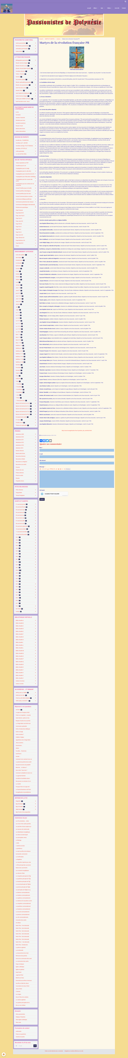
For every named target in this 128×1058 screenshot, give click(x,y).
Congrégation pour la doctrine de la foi (25, 174)
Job (17, 307)
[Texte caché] (57, 469)
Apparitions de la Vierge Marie (23, 740)
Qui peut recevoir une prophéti (23, 764)
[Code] (63, 469)
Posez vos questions (21, 1034)
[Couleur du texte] (48, 469)
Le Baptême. (19, 859)
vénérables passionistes (23, 48)
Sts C (18, 542)
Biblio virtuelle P (20, 658)
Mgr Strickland (20, 804)
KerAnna (19, 76)
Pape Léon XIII (19, 235)
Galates (18, 274)
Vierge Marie (19, 492)
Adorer (17, 748)
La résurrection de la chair (22, 953)
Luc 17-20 (19, 329)
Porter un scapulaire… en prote (23, 715)
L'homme (18, 991)
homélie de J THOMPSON (22, 140)
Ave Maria (18, 922)
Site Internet (42, 460)
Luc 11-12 (19, 323)
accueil (89, 8)
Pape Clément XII (20, 237)
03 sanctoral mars (21, 509)
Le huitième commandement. (23, 895)
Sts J (18, 562)
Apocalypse (19, 257)
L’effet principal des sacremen (23, 865)
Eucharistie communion (21, 854)
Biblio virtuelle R (20, 664)
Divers (17, 246)
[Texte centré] (53, 469)
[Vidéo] (61, 469)
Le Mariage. (19, 840)
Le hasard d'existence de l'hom (23, 789)
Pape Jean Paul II (20, 215)
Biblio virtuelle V (20, 672)
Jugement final (19, 975)
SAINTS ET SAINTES (49, 39)
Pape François (19, 210)
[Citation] (51, 469)
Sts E (18, 548)
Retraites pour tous (20, 120)
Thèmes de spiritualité (22, 425)
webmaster (18, 1031)
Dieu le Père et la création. (22, 997)
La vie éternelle (19, 950)
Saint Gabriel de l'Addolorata (23, 93)
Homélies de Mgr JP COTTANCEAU (24, 145)
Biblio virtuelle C (20, 626)
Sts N (18, 573)
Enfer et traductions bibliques (23, 729)
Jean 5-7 (19, 290)
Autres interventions (21, 131)
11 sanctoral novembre (22, 531)
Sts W (18, 597)
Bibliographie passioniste (23, 60)
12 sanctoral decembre (22, 534)
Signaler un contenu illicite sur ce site (74, 1051)
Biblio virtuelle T (20, 670)
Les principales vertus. (21, 837)
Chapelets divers (20, 481)
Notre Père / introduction (22, 944)
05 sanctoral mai (21, 515)
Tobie (18, 381)
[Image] (59, 469)
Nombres (19, 364)
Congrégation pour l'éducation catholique (26, 176)
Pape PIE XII (19, 223)
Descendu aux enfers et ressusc (24, 980)
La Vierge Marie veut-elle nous (23, 723)
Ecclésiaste (19, 263)
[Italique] (42, 469)
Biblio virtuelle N (20, 653)
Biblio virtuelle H (20, 639)
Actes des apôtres (21, 254)
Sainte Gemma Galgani (22, 96)
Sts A (18, 537)
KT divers (19, 419)
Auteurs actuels (20, 683)
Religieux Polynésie (20, 1017)
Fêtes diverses (19, 489)
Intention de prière (20, 1036)
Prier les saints (19, 475)
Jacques (19, 285)
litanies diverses (20, 450)
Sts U (18, 592)
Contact (124, 8)
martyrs (58, 39)
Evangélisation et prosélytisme (23, 792)
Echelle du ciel (20, 422)
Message (41, 466)
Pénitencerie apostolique (22, 207)
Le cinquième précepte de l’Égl (23, 876)
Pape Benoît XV (19, 243)
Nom (40, 447)
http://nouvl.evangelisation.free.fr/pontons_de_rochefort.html (77, 430)
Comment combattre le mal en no (24, 773)
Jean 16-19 (19, 298)
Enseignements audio (22, 417)
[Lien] (55, 469)
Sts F (18, 551)
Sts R (18, 584)
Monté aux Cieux (20, 977)
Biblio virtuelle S (20, 667)
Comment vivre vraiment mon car (24, 759)
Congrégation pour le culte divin (23, 171)
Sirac (18, 375)
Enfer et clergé (19, 731)
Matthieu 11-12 (20, 353)
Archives (19, 709)
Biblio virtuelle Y (20, 675)
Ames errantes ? (20, 734)
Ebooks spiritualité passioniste (24, 82)
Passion (18, 467)
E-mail (41, 454)
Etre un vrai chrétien (20, 1005)
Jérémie (18, 304)
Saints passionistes (21, 43)
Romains (19, 370)
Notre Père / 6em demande (22, 928)
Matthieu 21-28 (20, 362)
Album (95, 8)
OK (35, 1045)
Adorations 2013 (20, 445)
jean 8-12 (19, 293)
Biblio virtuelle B (20, 623)
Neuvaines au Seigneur (21, 461)
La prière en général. (21, 947)
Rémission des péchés (21, 955)
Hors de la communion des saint (24, 958)
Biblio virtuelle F (19, 634)
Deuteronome (20, 260)
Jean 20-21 (19, 301)
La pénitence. (19, 848)
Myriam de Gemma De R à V (23, 414)
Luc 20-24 (19, 331)
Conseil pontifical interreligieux (23, 191)
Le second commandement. (23, 911)
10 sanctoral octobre (22, 529)
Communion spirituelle (21, 726)
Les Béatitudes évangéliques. (23, 832)
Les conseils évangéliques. (22, 870)
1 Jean (18, 395)
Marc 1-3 (19, 334)
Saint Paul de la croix (22, 87)
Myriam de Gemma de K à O (23, 408)
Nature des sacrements (21, 867)
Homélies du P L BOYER (22, 143)
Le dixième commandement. (23, 892)
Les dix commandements (22, 917)
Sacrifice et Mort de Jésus (22, 983)
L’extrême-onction (20, 845)
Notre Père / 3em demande (22, 936)
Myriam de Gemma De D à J (23, 406)
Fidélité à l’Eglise (20, 737)
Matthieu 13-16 (20, 356)
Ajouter (42, 499)
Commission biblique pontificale (23, 199)
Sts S (18, 586)
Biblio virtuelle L (19, 648)
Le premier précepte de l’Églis (23, 887)
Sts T (18, 589)
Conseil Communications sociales (24, 196)
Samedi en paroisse (21, 123)
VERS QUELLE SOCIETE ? (23, 700)
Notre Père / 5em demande (22, 931)
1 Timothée (19, 384)
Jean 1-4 (19, 287)
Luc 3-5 (18, 315)
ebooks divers (20, 90)
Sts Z (18, 606)
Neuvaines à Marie (20, 459)
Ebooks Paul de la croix (22, 65)
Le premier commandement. (23, 914)
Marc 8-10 (19, 340)
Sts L (18, 567)
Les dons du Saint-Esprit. (22, 834)
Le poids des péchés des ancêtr (23, 762)
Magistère (19, 801)
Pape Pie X (18, 229)
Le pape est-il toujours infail (22, 712)
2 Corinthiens (20, 392)
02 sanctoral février (21, 507)
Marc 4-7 (19, 337)
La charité (18, 784)
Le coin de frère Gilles (21, 154)
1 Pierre (18, 397)
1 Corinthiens (20, 389)
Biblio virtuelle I (19, 642)
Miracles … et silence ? (21, 767)
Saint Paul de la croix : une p (22, 101)
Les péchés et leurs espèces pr (23, 826)
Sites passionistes (20, 1014)
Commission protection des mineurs (25, 202)
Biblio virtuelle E (19, 631)
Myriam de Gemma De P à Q (23, 411)
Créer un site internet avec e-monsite (54, 1051)
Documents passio (21, 79)
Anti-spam (42, 490)
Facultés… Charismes (21, 751)
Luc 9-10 (19, 320)
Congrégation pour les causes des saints (24, 180)
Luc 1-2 (18, 312)
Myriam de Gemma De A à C (23, 403)
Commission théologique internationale (25, 204)
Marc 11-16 (19, 342)
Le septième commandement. (23, 898)
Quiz (102, 8)
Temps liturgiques (20, 495)
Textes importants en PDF (22, 162)
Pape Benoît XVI (20, 212)
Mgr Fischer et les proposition (23, 812)
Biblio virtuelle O (20, 656)
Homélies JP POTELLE (21, 148)
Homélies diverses (21, 71)
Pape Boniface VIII (20, 240)
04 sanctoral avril (21, 512)
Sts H (18, 556)
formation (18, 114)
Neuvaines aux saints (21, 464)
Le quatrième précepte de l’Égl (23, 878)
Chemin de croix (20, 470)
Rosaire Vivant (19, 125)
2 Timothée (19, 386)
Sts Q (18, 581)
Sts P (18, 578)
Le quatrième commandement (23, 906)
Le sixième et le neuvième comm (24, 900)
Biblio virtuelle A (20, 620)
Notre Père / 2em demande (22, 939)
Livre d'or (117, 8)
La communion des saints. (22, 961)
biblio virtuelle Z (19, 678)
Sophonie (19, 378)
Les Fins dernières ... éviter (22, 821)
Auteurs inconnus (20, 681)
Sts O (18, 575)
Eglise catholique (20, 966)
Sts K (18, 564)
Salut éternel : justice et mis (22, 718)
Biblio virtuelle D (20, 628)
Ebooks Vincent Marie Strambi (24, 68)
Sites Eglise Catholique (21, 1019)
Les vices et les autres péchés (23, 823)
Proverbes (19, 367)
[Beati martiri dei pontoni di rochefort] (76, 57)
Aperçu (68, 469)
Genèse (18, 276)
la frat (17, 112)
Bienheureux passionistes (23, 45)
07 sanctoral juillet (21, 520)
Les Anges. (18, 994)
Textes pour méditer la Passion (24, 98)
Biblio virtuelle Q (20, 661)
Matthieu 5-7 (20, 348)
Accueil (41, 39)
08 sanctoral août (21, 523)
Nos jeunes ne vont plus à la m (23, 781)
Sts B (18, 540)
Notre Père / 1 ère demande (22, 942)
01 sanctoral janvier (21, 504)
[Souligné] (44, 469)
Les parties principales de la (23, 1002)
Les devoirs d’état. (20, 873)
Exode (18, 271)
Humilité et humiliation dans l (23, 778)
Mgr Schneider (20, 806)
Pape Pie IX (18, 232)
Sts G (18, 553)
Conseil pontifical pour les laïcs (23, 193)
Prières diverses (20, 472)
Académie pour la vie (21, 165)
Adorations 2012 (20, 442)
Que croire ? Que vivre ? (21, 770)
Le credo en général (20, 999)
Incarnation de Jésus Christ (22, 986)
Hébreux (18, 279)
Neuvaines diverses (20, 456)
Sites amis (18, 1022)
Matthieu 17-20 (20, 359)
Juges (18, 309)
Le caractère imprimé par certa (23, 862)
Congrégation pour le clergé (22, 168)
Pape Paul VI (19, 218)
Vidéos (109, 8)
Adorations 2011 (20, 439)
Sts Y (18, 603)
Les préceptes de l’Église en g (23, 889)
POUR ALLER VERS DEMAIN (23, 698)
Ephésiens (19, 265)
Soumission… (19, 745)
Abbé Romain (20, 809)
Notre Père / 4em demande (22, 933)
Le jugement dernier (21, 775)
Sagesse (19, 373)
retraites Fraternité (20, 117)
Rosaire (18, 478)
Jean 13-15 (19, 296)
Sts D (18, 545)
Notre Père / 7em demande (22, 925)
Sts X (18, 600)
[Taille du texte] (46, 469)
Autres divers (20, 51)
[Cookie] (4, 1054)
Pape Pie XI (18, 226)
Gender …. (18, 756)
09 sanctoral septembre (22, 526)
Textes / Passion (21, 74)
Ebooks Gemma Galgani (22, 63)
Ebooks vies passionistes (23, 85)
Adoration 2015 (19, 448)
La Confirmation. (20, 856)
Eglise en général (20, 969)
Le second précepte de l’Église (23, 884)
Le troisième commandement (23, 909)
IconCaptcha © (65, 495)
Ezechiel (18, 268)
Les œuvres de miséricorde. (22, 829)
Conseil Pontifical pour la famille (24, 188)
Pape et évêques (20, 964)
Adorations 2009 (20, 434)
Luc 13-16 (19, 326)
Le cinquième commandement (23, 903)
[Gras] (40, 469)
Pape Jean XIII (19, 221)
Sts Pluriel (19, 608)
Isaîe (18, 282)
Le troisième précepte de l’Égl (23, 881)
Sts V (18, 595)
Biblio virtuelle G (20, 637)
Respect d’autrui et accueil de (23, 720)
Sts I (18, 559)
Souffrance (18, 753)
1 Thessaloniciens (21, 400)
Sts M (18, 570)
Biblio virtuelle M (20, 650)
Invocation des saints (21, 920)
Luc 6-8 (18, 318)
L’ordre (17, 843)
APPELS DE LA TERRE (22, 692)
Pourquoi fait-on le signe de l (23, 786)
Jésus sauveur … (20, 742)
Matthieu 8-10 (20, 351)
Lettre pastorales (20, 151)
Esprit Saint (18, 972)
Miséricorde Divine (20, 128)
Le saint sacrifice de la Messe (23, 851)
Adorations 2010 (20, 437)
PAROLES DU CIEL (21, 695)
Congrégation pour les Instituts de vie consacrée (25, 184)
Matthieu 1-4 (20, 345)
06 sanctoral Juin (21, 518)
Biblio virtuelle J (19, 645)
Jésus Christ (19, 988)
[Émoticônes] (64, 469)
